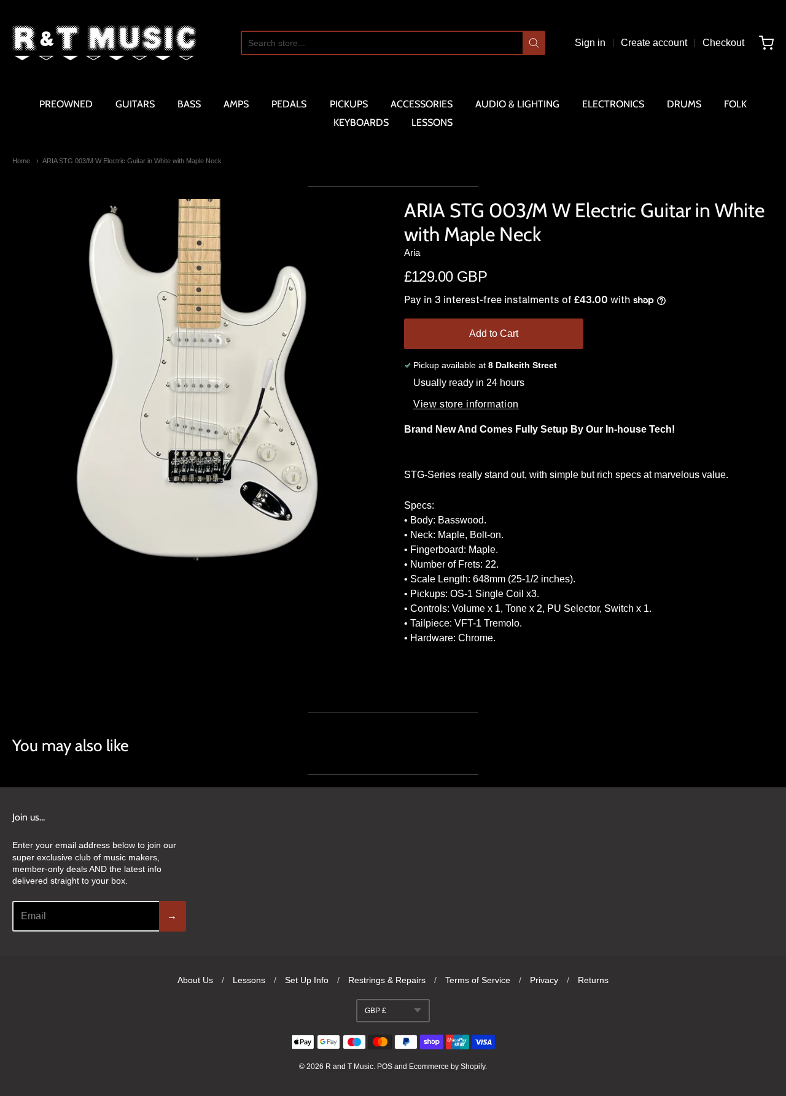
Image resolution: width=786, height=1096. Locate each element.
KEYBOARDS (361, 122)
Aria (412, 252)
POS (384, 1066)
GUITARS (135, 104)
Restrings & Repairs (387, 980)
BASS (189, 104)
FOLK (735, 104)
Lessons (249, 980)
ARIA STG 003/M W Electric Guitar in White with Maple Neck (132, 160)
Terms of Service (477, 980)
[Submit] (534, 43)
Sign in (590, 42)
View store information (466, 404)
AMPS (236, 104)
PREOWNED (66, 104)
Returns (593, 980)
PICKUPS (349, 104)
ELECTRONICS (613, 104)
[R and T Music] (104, 43)
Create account (654, 42)
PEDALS (288, 104)
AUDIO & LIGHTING (517, 104)
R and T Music (349, 1066)
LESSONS (432, 122)
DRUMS (684, 104)
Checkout (723, 42)
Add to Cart (493, 333)
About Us (195, 980)
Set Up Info (307, 980)
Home (21, 160)
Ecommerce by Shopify (447, 1066)
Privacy (544, 980)
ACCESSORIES (422, 104)
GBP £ (375, 1010)
